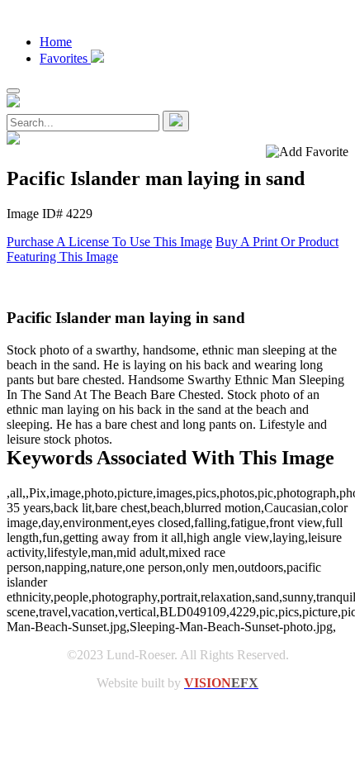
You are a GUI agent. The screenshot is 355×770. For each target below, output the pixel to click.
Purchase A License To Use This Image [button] (109, 242)
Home (56, 42)
